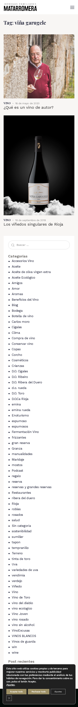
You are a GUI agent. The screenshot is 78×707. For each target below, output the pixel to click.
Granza (17, 448)
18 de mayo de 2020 (27, 103)
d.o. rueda (19, 388)
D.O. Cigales (20, 371)
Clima (16, 333)
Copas (16, 349)
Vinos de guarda (23, 641)
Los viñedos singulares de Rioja (33, 224)
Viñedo (17, 586)
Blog (15, 305)
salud (16, 520)
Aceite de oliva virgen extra (31, 272)
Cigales (17, 327)
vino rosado (20, 619)
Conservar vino (22, 344)
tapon (16, 542)
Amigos (17, 283)
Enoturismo (20, 415)
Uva (14, 564)
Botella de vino (22, 316)
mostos (17, 465)
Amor (16, 288)
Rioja (15, 503)
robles (16, 509)
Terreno (17, 553)
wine (15, 652)
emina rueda (21, 410)
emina (16, 404)
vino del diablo (22, 603)
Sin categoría (21, 526)
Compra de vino (23, 338)
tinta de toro (21, 559)
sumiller (17, 537)
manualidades (22, 454)
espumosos (20, 426)
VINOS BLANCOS (24, 636)
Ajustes (10, 685)
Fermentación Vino (25, 432)
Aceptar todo (16, 691)
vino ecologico (22, 608)
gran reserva (21, 443)
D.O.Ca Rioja (20, 399)
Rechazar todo (39, 691)
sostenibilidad (22, 531)
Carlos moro (20, 321)
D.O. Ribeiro (20, 377)
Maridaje (18, 459)
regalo (16, 476)
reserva (17, 481)
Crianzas (18, 366)
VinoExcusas (21, 630)
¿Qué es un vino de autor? (29, 107)
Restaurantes (21, 492)
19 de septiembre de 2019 (30, 220)
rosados (17, 515)
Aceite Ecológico (23, 277)
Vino (7, 103)
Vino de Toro (21, 597)
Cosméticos (20, 360)
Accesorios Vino (23, 261)
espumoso (19, 421)
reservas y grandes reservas (31, 487)
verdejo (17, 581)
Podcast (17, 470)
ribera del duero (23, 498)
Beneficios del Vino (25, 299)
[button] (72, 7)
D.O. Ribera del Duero (27, 382)
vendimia (18, 575)
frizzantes (19, 437)
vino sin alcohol (23, 625)
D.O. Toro (18, 393)
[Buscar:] (39, 245)
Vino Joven (20, 614)
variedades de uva (25, 570)
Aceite (16, 266)
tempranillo (20, 548)
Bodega (17, 310)
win (14, 647)
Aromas (17, 294)
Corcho (17, 355)
